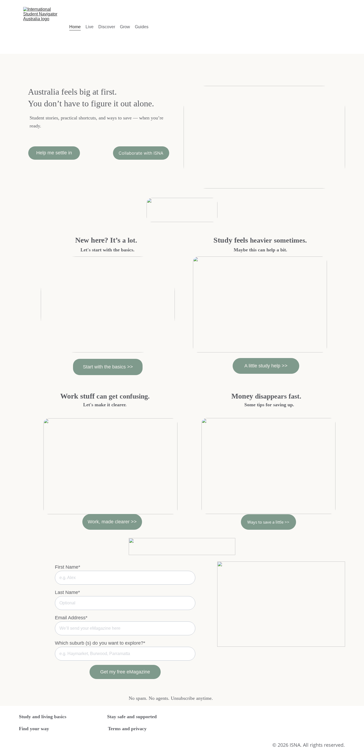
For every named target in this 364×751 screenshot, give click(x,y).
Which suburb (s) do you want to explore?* (100, 643)
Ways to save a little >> (268, 522)
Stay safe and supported (132, 716)
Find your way (34, 728)
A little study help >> (266, 365)
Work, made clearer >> (112, 521)
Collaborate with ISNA (141, 153)
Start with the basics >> (108, 367)
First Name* (67, 567)
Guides (141, 27)
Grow (125, 27)
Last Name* (67, 592)
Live (90, 27)
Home (75, 27)
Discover (106, 27)
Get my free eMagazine (125, 671)
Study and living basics (42, 716)
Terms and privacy (127, 728)
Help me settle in (54, 152)
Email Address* (71, 617)
